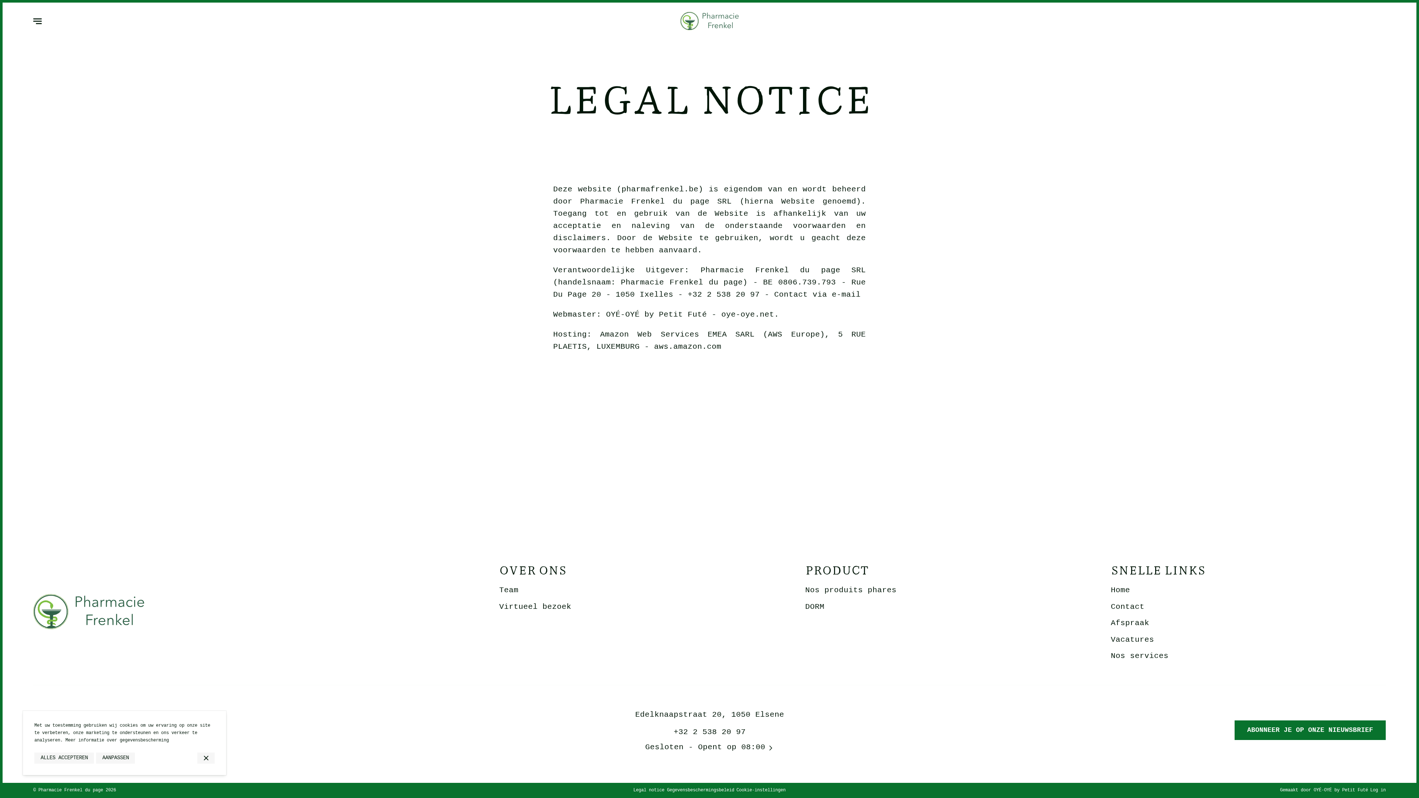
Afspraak (1130, 623)
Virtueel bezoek (535, 607)
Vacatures (1132, 639)
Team (508, 590)
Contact (1127, 607)
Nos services (1139, 656)
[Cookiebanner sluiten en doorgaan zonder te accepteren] (206, 758)
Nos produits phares (850, 590)
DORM (814, 607)
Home (1120, 590)
